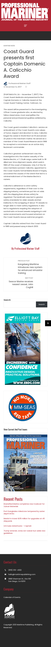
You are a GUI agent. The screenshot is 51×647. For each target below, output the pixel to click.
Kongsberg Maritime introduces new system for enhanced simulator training (30, 267)
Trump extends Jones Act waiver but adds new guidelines (24, 531)
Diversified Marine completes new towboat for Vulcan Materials (24, 505)
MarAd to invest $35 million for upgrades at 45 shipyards (24, 519)
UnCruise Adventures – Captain (18, 526)
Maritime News (9, 46)
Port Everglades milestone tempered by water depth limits (24, 512)
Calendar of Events (12, 597)
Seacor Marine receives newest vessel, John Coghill (21, 283)
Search (7, 300)
